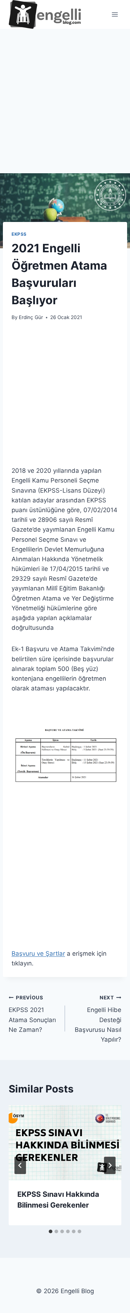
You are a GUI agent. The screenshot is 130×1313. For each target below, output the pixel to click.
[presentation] (65, 1142)
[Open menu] (114, 14)
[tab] (50, 1231)
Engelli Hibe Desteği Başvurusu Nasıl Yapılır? (98, 1019)
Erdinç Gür (31, 317)
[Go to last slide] (20, 1165)
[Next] (110, 1165)
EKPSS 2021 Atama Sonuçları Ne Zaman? (32, 1014)
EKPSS (19, 234)
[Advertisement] (65, 105)
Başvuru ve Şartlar (38, 953)
